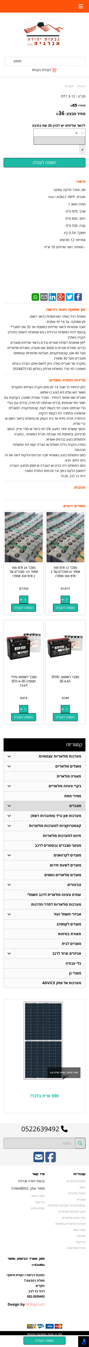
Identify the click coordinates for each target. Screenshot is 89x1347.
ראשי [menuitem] (82, 1187)
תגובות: (79, 487)
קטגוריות (74, 744)
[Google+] (61, 296)
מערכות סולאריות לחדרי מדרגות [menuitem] (56, 904)
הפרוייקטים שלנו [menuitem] (76, 1248)
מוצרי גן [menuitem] (75, 973)
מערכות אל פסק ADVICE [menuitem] (61, 982)
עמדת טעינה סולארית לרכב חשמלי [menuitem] (54, 894)
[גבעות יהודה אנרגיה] (44, 35)
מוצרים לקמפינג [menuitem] (68, 924)
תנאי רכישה (38, 1196)
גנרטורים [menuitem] (74, 884)
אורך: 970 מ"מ (75, 211)
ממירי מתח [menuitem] (72, 795)
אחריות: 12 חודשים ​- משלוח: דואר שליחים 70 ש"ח (64, 243)
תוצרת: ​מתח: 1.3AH (66, 211)
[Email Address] (38, 1160)
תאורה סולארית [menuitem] (69, 776)
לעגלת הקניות (41, 70)
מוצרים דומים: (74, 506)
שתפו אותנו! (38, 1208)
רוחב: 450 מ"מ (75, 218)
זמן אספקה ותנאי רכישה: (65, 309)
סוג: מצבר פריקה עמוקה (69, 189)
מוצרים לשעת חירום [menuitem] (65, 865)
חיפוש (18, 61)
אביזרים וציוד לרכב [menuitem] (66, 953)
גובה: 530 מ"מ (75, 225)
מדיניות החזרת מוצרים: (67, 380)
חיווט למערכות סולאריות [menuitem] (62, 835)
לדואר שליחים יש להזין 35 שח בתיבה (58, 125)
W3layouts (35, 1304)
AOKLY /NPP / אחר (61, 197)
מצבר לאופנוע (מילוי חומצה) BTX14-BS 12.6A (24, 681)
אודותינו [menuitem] (80, 1236)
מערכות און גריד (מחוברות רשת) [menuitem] (56, 815)
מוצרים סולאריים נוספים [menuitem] (62, 874)
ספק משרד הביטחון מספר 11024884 (26, 1262)
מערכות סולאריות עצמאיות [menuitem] (60, 756)
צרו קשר (38, 1174)
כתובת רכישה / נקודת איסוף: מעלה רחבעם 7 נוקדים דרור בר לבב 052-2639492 (25, 1285)
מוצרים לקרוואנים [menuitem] (67, 855)
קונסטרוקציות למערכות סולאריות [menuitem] (55, 825)
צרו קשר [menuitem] (80, 1242)
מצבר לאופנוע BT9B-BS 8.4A (65, 679)
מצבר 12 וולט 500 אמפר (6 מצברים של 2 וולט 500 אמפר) (65, 572)
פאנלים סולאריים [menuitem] (68, 766)
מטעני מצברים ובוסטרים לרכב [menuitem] (58, 845)
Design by (26, 1304)
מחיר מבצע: (75, 113)
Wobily (31, 1334)
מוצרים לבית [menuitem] (71, 943)
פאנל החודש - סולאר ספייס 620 (64, 1072)
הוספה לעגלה (65, 607)
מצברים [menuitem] (75, 805)
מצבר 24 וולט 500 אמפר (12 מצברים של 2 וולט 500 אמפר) (23, 572)
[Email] (44, 296)
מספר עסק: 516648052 (28, 1188)
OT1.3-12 (68, 96)
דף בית (81, 86)
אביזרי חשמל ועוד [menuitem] (67, 914)
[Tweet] (69, 296)
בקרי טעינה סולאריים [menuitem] (65, 785)
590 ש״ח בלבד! (44, 1096)
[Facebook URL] (50, 1160)
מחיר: (77, 105)
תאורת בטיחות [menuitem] (69, 933)
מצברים (69, 86)
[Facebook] (78, 296)
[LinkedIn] (52, 296)
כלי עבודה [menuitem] (73, 963)
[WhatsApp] (35, 296)
